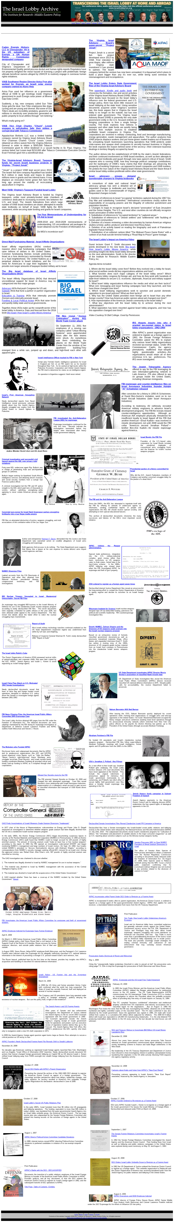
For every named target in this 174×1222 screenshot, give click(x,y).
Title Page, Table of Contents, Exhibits (39, 1187)
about (78, 23)
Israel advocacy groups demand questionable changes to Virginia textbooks (112, 177)
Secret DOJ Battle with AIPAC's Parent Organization (45, 1069)
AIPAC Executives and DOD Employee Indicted (133, 1196)
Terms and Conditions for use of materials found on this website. (87, 1217)
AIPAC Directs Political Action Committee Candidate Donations (49, 1137)
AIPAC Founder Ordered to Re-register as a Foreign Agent (133, 1101)
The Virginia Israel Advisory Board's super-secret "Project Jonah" (101, 44)
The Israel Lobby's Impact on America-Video (111, 239)
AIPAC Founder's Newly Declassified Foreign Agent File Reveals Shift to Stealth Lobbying (37, 1042)
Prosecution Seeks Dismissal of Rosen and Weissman (110, 956)
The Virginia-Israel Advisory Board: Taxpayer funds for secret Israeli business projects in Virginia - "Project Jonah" (27, 162)
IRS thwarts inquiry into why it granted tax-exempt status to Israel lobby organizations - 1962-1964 (151, 325)
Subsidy (6, 291)
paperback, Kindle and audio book (113, 91)
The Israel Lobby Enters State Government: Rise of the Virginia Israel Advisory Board (113, 84)
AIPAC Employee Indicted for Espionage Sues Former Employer (27, 931)
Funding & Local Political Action (18, 300)
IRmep (100, 23)
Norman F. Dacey (49, 539)
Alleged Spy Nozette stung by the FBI (53, 775)
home (73, 23)
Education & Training (13, 296)
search (88, 23)
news (83, 23)
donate (94, 23)
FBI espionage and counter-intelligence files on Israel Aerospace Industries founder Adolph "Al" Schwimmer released (146, 386)
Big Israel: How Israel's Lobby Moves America (29, 313)
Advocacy (6, 288)
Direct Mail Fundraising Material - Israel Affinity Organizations (33, 242)
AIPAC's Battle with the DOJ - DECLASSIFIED (42, 1170)
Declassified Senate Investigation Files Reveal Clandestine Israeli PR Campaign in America (125, 823)
